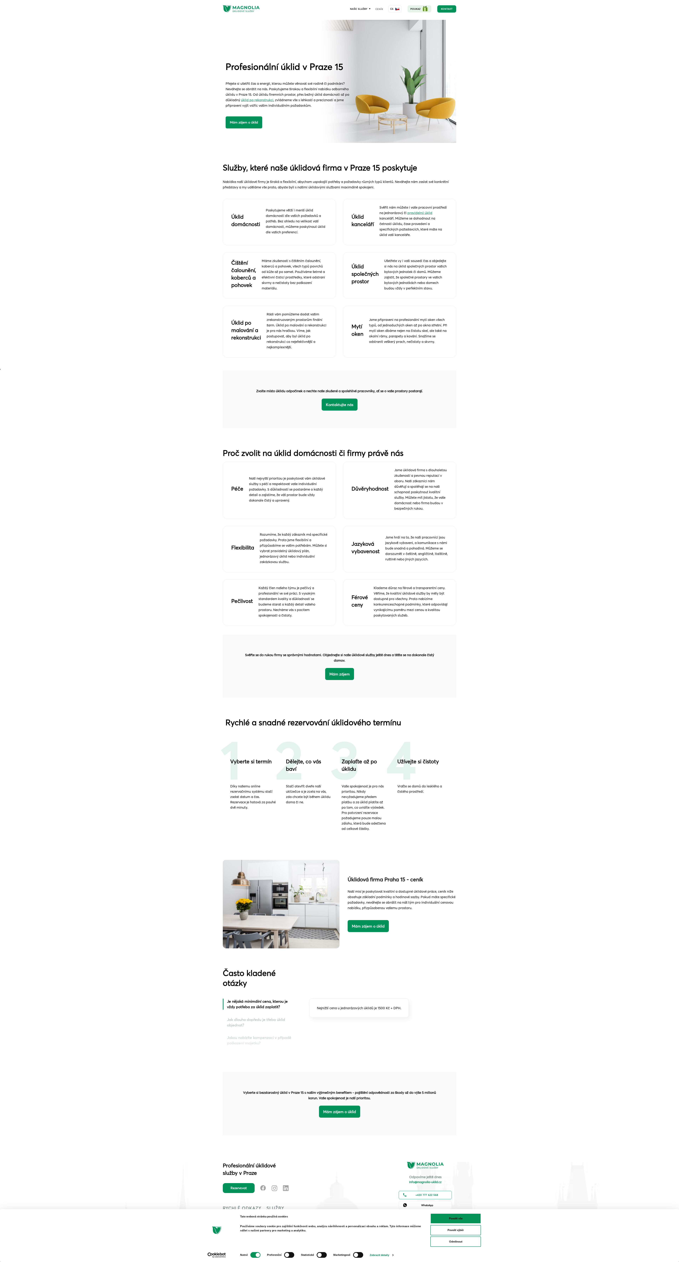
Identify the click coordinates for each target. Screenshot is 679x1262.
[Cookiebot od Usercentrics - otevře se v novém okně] (216, 1255)
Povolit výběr (456, 1230)
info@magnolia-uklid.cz (425, 1182)
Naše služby (360, 8)
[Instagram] (274, 1188)
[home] (241, 8)
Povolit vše (456, 1218)
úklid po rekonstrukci (257, 100)
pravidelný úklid (419, 213)
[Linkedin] (286, 1188)
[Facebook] (263, 1188)
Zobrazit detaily (379, 1255)
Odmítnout (455, 1241)
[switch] (289, 1255)
